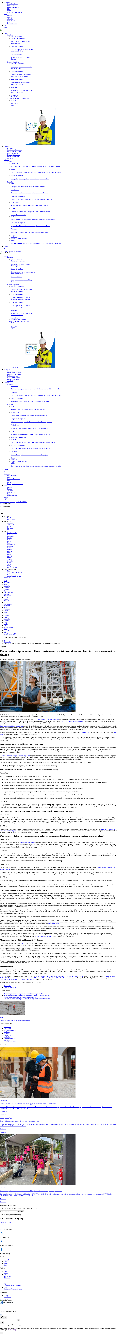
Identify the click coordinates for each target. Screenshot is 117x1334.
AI (4, 248)
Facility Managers (12, 153)
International (7, 578)
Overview (10, 148)
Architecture (7, 1027)
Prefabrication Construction (19, 238)
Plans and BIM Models (21, 66)
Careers (9, 17)
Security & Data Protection (15, 12)
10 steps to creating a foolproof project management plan (20, 997)
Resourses (7, 2)
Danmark (10, 534)
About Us (10, 19)
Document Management (21, 74)
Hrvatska (10, 541)
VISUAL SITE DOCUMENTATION (18, 98)
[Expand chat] (1, 1317)
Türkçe (9, 566)
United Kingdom (12, 567)
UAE (8, 574)
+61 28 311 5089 (22, 502)
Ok (1, 1333)
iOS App (6, 1295)
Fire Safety (7, 1032)
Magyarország (11, 544)
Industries (6, 160)
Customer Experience (13, 7)
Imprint (6, 1287)
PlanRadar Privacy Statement (12, 1285)
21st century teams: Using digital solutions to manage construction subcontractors (27, 999)
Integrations (14, 95)
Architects (10, 158)
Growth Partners (12, 24)
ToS (5, 1284)
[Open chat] (1, 1322)
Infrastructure (7, 1035)
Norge (9, 548)
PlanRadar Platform (16, 36)
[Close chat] (5, 1317)
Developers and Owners (14, 151)
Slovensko (10, 559)
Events (9, 10)
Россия (9, 551)
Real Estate (7, 1040)
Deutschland (11, 536)
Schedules (22, 90)
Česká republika (12, 533)
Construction (7, 642)
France (9, 539)
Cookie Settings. (12, 1330)
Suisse (9, 562)
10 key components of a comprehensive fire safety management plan (23, 994)
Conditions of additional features (13, 1289)
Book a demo (4, 251)
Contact (9, 15)
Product (6, 33)
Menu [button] (19, 251)
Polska (9, 552)
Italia (8, 543)
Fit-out (13, 235)
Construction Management (20, 41)
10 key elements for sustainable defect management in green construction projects (27, 995)
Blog (8, 9)
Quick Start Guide (12, 4)
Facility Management (10, 1030)
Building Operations (23, 48)
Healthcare (14, 237)
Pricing (6, 246)
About (5, 14)
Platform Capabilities (13, 62)
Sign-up (10, 251)
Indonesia (10, 526)
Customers (7, 146)
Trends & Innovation (10, 987)
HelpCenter (10, 5)
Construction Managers (14, 156)
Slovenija (10, 561)
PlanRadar (7, 1037)
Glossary (6, 1033)
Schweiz (9, 556)
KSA (8, 571)
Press (8, 22)
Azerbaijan (10, 524)
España (9, 538)
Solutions (10, 35)
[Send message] (18, 1320)
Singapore (10, 528)
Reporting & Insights (20, 82)
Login (5, 27)
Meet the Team (11, 20)
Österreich (10, 549)
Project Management (10, 1038)
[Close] (20, 1325)
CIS (8, 529)
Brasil (9, 518)
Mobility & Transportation (18, 215)
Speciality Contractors (13, 155)
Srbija (9, 557)
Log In (15, 251)
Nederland (10, 546)
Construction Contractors (14, 150)
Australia (10, 523)
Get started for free (5, 1222)
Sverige (9, 564)
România (10, 554)
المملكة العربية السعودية (14, 572)
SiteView (14, 122)
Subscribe (20, 1211)
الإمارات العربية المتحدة (14, 576)
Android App (7, 1297)
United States (11, 519)
